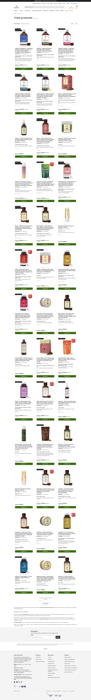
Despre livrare (67, 663)
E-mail (32, 635)
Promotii (57, 10)
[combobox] (44, 7)
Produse (15, 10)
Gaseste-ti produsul (69, 10)
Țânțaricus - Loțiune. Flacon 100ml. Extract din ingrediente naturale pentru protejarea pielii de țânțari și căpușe (67, 402)
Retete (51, 3)
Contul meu (38, 657)
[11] (69, 136)
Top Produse (45, 10)
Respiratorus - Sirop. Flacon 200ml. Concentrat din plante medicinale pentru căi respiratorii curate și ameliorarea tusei (66, 577)
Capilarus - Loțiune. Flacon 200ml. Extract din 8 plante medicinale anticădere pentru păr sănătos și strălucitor (23, 139)
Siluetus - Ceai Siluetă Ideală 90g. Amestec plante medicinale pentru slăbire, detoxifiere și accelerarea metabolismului (67, 95)
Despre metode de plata (69, 661)
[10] (48, 136)
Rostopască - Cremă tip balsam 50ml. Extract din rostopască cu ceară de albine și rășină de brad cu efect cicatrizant (45, 533)
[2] (21, 356)
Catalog (55, 3)
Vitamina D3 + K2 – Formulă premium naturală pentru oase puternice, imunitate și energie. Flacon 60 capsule (66, 533)
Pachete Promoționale (36, 10)
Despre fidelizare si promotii (70, 669)
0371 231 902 (20, 667)
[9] (25, 136)
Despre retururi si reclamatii (70, 665)
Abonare (58, 637)
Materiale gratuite (51, 673)
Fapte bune (50, 675)
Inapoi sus (45, 648)
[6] (23, 136)
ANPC (47, 693)
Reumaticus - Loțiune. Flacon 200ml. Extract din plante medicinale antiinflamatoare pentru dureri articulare (66, 445)
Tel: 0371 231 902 (74, 3)
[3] (21, 136)
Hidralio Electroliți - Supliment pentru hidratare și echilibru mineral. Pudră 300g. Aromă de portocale (67, 359)
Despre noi (44, 3)
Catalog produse (51, 661)
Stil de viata (27, 10)
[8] (67, 136)
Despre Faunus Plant (69, 672)
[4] (44, 136)
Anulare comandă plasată (70, 659)
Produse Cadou (51, 663)
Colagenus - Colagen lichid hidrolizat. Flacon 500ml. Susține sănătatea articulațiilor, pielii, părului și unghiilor (44, 49)
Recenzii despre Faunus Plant (54, 677)
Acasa (15, 13)
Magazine (60, 3)
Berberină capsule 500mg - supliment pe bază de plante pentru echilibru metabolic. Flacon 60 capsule (67, 270)
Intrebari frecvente (51, 667)
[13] (70, 136)
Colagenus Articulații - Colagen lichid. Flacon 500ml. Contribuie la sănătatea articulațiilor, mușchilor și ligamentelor (23, 95)
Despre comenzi (68, 657)
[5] (65, 136)
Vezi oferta (54, 0)
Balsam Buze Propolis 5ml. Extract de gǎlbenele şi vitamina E (66, 226)
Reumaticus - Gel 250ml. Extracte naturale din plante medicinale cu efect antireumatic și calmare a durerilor (67, 139)
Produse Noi (51, 10)
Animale (62, 10)
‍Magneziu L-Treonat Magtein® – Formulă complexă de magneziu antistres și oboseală (23, 577)
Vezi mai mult (45, 603)
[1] (20, 136)
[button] (76, 7)
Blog (48, 3)
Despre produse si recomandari (71, 667)
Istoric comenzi (39, 659)
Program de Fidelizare (37, 3)
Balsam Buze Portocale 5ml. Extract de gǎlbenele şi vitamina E (23, 489)
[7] (46, 136)
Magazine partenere (52, 665)
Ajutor (64, 3)
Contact (68, 3)
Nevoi (21, 10)
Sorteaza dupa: (17, 23)
